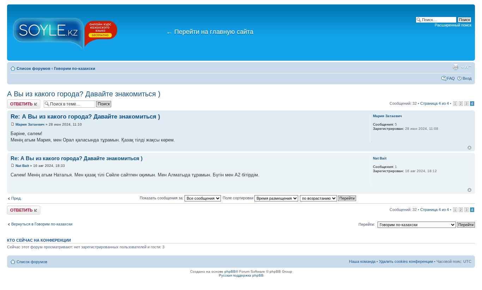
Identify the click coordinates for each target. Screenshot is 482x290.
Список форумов (33, 68)
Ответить (15, 101)
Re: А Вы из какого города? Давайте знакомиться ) (85, 116)
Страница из (434, 103)
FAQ (451, 78)
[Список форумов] (65, 32)
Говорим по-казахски (74, 68)
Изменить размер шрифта (466, 67)
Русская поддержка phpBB (241, 275)
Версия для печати (455, 67)
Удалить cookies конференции (406, 261)
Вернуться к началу (469, 148)
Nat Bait (22, 166)
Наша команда (362, 261)
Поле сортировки (238, 198)
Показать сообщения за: (162, 198)
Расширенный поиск (453, 25)
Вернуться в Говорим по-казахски (41, 224)
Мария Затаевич (30, 124)
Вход (467, 78)
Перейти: (367, 224)
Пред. (16, 198)
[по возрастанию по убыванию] (328, 198)
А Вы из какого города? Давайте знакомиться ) (84, 94)
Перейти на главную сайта (209, 31)
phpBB (230, 271)
